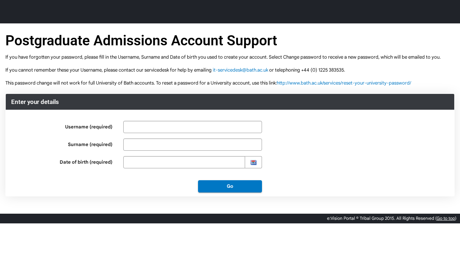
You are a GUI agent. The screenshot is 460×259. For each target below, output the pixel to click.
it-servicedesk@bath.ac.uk (240, 70)
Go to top (446, 218)
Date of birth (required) (86, 162)
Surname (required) (90, 144)
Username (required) (88, 127)
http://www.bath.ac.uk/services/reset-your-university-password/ (344, 83)
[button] (253, 162)
